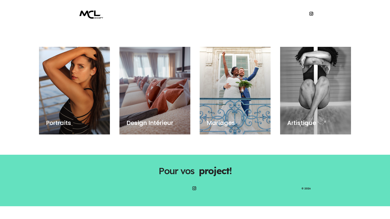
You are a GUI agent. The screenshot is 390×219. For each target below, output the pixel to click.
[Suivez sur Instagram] (311, 14)
